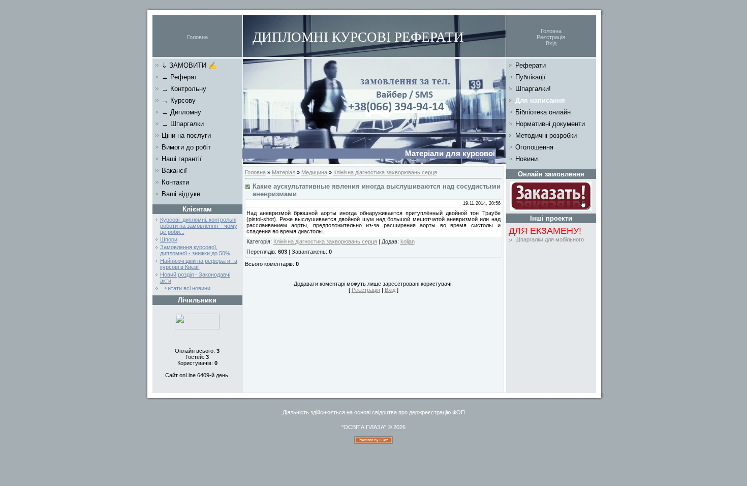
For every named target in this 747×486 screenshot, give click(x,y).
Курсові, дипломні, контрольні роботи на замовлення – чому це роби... (198, 226)
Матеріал (283, 172)
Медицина (314, 172)
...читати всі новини (185, 288)
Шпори (168, 239)
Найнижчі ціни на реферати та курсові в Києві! (198, 264)
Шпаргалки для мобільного (549, 239)
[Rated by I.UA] (197, 327)
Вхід (551, 43)
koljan (407, 241)
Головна (197, 37)
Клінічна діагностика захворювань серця (385, 172)
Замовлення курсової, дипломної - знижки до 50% (195, 250)
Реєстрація (551, 37)
